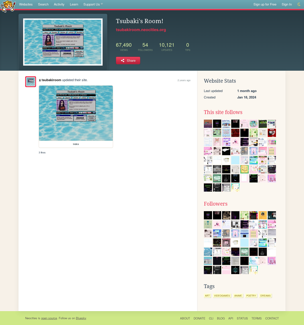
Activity (59, 4)
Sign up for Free (264, 4)
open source (49, 318)
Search (43, 4)
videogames (222, 295)
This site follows (223, 112)
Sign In (287, 4)
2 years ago (184, 80)
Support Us (91, 4)
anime (238, 295)
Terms (256, 318)
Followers (215, 204)
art (207, 295)
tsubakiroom (51, 79)
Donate (199, 318)
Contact (272, 318)
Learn (74, 4)
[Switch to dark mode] (299, 4)
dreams (265, 295)
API (230, 318)
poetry (251, 295)
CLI (211, 318)
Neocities (31, 318)
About (185, 318)
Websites (26, 4)
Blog (221, 318)
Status (242, 318)
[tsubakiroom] (30, 81)
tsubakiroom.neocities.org (141, 29)
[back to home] (8, 6)
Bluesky (81, 318)
